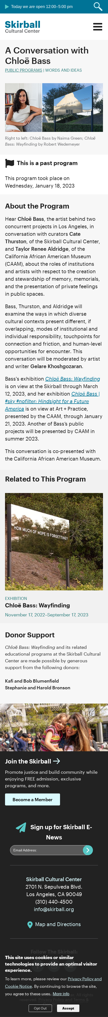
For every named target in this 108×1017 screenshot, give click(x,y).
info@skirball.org (54, 909)
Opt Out (40, 1008)
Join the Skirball (28, 761)
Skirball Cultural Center (22, 27)
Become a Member (32, 799)
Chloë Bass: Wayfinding (37, 605)
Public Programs (23, 70)
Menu (97, 26)
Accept (68, 1008)
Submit (88, 850)
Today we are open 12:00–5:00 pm (42, 6)
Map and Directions (58, 924)
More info (61, 994)
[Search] (98, 6)
